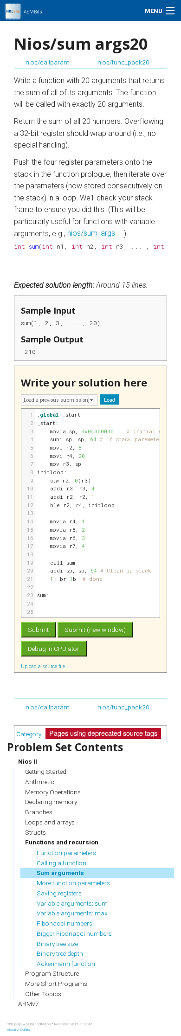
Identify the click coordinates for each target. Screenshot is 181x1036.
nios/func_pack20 (123, 62)
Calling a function (61, 863)
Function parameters (66, 852)
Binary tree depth (60, 953)
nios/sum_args (91, 233)
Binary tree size (57, 943)
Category (28, 733)
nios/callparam (48, 62)
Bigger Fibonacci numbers (74, 933)
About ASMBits (18, 1030)
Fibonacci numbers (64, 923)
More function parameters (73, 883)
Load (109, 399)
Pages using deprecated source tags (103, 733)
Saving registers (59, 893)
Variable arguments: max (72, 913)
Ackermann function (66, 963)
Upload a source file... (46, 666)
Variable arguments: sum (72, 903)
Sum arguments (60, 872)
